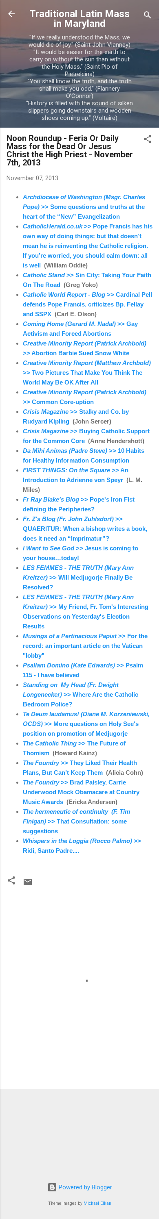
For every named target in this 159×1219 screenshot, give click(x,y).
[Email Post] (28, 885)
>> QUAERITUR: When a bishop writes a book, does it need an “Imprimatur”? (85, 528)
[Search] (147, 16)
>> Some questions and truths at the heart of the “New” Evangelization (84, 206)
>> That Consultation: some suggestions (76, 821)
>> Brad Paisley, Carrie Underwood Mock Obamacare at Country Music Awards (81, 792)
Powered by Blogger (84, 1187)
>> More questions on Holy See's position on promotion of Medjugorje (86, 724)
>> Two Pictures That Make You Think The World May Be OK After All (87, 372)
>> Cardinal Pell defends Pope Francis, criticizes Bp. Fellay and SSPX (87, 304)
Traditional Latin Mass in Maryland (79, 18)
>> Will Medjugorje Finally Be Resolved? (78, 577)
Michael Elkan (97, 1203)
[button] (147, 140)
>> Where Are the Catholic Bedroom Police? (80, 694)
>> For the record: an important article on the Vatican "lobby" (85, 645)
